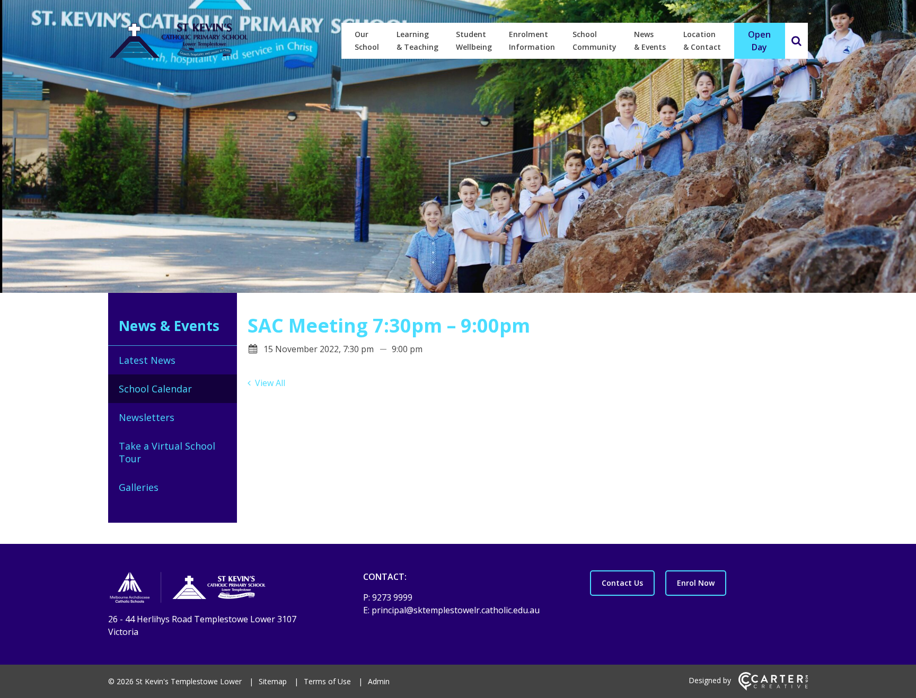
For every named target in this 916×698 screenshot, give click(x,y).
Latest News (147, 360)
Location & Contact (702, 40)
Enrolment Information (532, 40)
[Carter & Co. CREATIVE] (773, 688)
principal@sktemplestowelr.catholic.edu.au (456, 610)
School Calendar (155, 388)
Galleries (138, 487)
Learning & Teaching (417, 40)
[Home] (217, 588)
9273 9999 (392, 597)
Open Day (759, 41)
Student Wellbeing (474, 40)
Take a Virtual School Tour (167, 452)
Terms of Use (327, 681)
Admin (379, 681)
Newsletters (146, 417)
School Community (594, 40)
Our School (367, 40)
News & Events (650, 40)
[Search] (796, 41)
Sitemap (273, 681)
